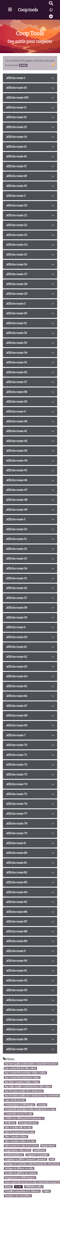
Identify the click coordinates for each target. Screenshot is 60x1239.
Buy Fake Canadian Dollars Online (22, 1082)
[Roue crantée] (51, 16)
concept (42, 1104)
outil (52, 1159)
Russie (8, 1186)
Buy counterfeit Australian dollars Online (25, 1073)
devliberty (10, 1123)
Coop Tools (30, 33)
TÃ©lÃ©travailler (33, 1186)
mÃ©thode (39, 1150)
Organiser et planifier (37, 1155)
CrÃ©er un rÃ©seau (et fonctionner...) (24, 1118)
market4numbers (14, 1155)
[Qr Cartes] (51, 10)
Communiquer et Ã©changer (19, 1104)
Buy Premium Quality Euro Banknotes (23, 1091)
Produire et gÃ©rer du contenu (20, 1173)
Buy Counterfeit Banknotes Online (22, 1077)
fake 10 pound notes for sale (19, 1132)
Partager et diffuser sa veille (19, 1168)
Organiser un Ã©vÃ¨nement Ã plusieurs (25, 1159)
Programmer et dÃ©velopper (20, 1177)
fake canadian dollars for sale (20, 1141)
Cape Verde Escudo (15, 1100)
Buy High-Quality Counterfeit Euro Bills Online (28, 1086)
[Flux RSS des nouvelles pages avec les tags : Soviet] (53, 64)
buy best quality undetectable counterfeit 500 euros (31, 1063)
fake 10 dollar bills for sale (18, 1127)
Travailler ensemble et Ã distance (22, 1191)
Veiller (46, 1191)
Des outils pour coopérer (30, 41)
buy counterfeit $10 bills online (20, 1068)
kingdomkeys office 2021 (17, 1150)
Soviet (18, 1186)
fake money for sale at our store (21, 1146)
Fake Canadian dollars (16, 1136)
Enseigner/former (28, 1123)
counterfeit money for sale (18, 1114)
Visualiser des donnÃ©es (18, 1196)
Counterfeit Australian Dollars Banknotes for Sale (30, 1109)
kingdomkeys (48, 1146)
